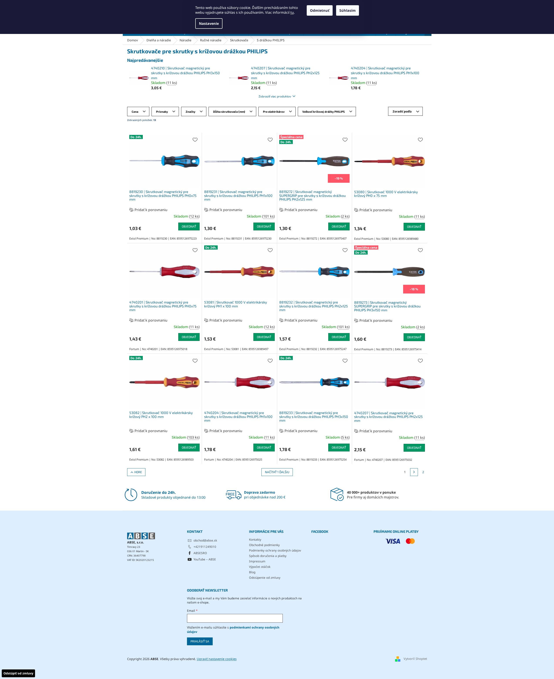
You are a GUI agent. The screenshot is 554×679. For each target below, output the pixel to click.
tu (292, 12)
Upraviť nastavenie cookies (217, 659)
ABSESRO (200, 553)
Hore (138, 472)
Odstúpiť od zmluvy (18, 673)
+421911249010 (205, 547)
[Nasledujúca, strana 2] (414, 472)
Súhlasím (347, 10)
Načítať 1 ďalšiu (277, 472)
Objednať (189, 226)
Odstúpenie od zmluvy (264, 577)
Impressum (257, 561)
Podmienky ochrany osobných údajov (275, 550)
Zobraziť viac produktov (275, 96)
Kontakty (255, 539)
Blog (252, 572)
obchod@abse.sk (205, 540)
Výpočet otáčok (259, 567)
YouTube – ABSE (205, 559)
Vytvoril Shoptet (415, 659)
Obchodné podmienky (264, 545)
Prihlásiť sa (199, 641)
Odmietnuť (319, 10)
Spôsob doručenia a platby (267, 556)
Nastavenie (209, 23)
